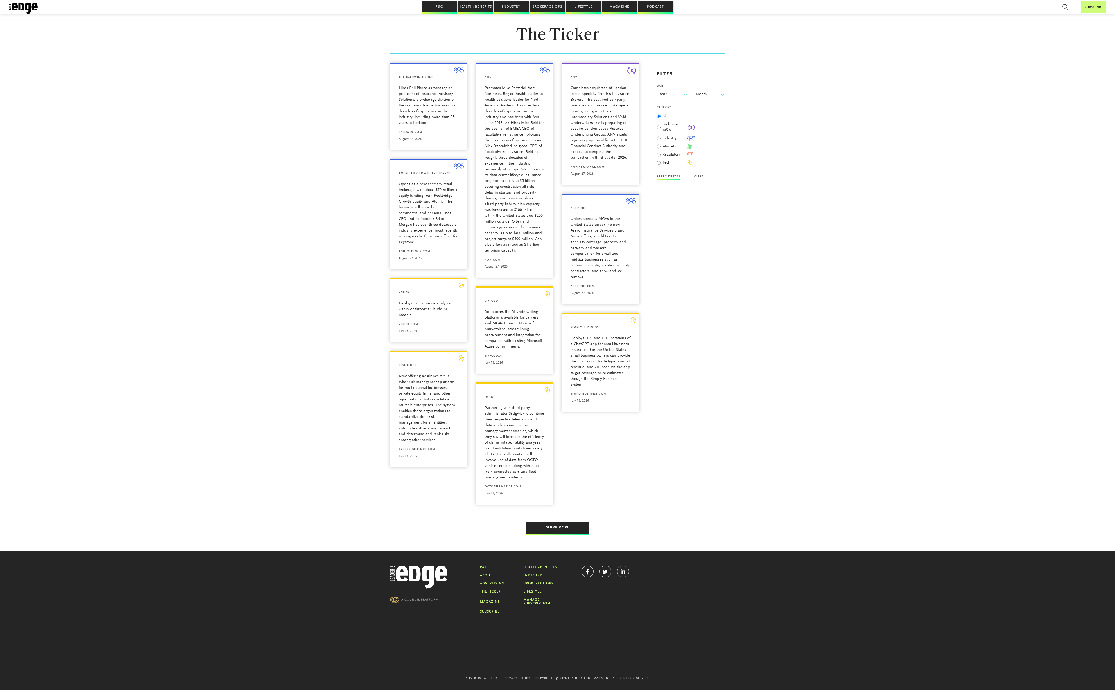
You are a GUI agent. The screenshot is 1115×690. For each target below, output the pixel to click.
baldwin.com (410, 132)
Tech (666, 163)
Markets (669, 146)
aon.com (493, 260)
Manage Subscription (537, 601)
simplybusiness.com (589, 394)
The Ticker (490, 591)
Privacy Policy (517, 678)
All (664, 116)
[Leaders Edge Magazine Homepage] (23, 8)
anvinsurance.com (588, 167)
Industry (511, 6)
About (486, 575)
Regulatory (671, 155)
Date (660, 86)
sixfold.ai (494, 356)
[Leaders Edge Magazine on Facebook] (588, 571)
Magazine (619, 6)
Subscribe (489, 611)
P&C (439, 6)
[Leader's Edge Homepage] (418, 577)
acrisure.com (583, 286)
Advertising (492, 583)
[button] (1065, 7)
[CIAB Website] (414, 600)
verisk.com (408, 324)
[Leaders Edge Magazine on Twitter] (605, 571)
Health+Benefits (475, 6)
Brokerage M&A (670, 127)
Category (664, 107)
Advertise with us (482, 678)
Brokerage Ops (547, 6)
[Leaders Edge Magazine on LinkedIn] (623, 571)
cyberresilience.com (417, 449)
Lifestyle (583, 6)
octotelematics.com (503, 486)
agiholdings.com (415, 251)
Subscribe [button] (1093, 7)
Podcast (655, 6)
